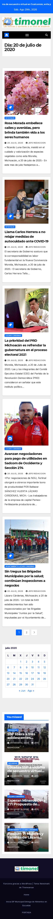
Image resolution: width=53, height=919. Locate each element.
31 (32, 684)
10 (32, 667)
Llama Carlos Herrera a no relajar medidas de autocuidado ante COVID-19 (26, 236)
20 (8, 678)
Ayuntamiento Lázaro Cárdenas (19, 566)
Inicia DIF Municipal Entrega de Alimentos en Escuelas (26, 903)
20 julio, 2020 (15, 143)
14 (14, 673)
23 (26, 678)
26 (44, 678)
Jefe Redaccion (37, 143)
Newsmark (45, 883)
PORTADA (26, 912)
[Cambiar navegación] (27, 35)
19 (44, 673)
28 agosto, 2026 (19, 842)
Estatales (9, 118)
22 (20, 678)
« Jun (22, 690)
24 (32, 678)
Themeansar (28, 887)
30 (26, 684)
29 (20, 684)
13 (8, 673)
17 (32, 673)
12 (44, 667)
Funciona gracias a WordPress (17, 883)
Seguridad (13, 730)
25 (38, 678)
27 (8, 684)
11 (39, 667)
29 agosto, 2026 (19, 743)
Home (26, 894)
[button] (46, 34)
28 (14, 684)
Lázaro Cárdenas (13, 335)
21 (14, 678)
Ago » (31, 690)
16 (26, 673)
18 (38, 673)
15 (20, 673)
